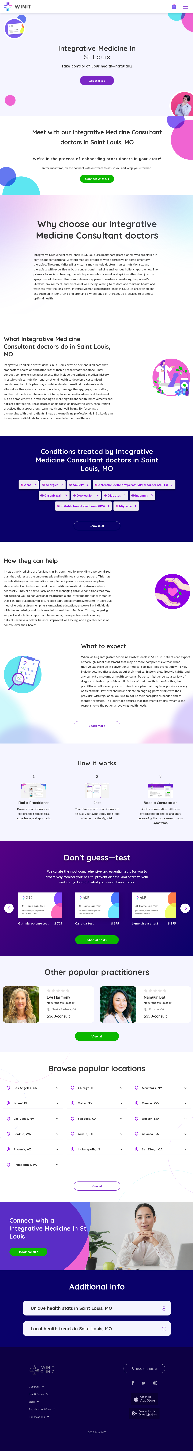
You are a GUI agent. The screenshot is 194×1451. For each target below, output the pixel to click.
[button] (9, 908)
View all (97, 1036)
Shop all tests (97, 940)
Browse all (97, 525)
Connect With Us (97, 178)
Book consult (28, 1252)
